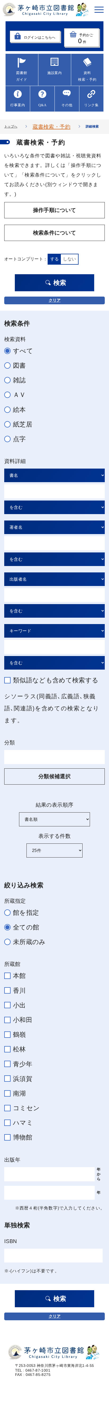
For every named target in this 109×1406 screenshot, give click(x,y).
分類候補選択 (54, 776)
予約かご (85, 38)
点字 (19, 438)
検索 (59, 282)
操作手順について (54, 210)
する (54, 259)
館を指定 (26, 912)
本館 (19, 975)
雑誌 (19, 380)
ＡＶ (19, 394)
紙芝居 (22, 424)
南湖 (19, 1093)
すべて (23, 350)
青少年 (22, 1064)
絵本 (19, 409)
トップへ (10, 126)
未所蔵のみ (29, 941)
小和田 (22, 1019)
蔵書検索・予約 (51, 127)
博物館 (22, 1137)
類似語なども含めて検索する (56, 680)
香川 (19, 990)
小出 (19, 1005)
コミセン (26, 1108)
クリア (55, 300)
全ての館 (26, 927)
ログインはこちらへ (40, 37)
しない (69, 259)
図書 (19, 365)
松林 (19, 1049)
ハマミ (23, 1122)
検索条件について (54, 233)
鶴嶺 (19, 1034)
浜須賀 (22, 1078)
